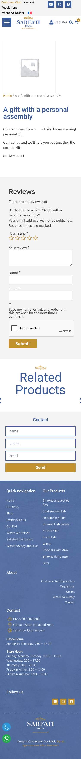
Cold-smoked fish (54, 511)
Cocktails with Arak (55, 550)
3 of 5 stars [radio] (23, 238)
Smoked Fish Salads (56, 524)
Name (14, 272)
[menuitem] (29, 13)
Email (14, 289)
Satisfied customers (19, 539)
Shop (9, 513)
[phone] (6, 728)
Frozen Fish (50, 531)
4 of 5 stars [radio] (29, 238)
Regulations (9, 7)
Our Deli (11, 526)
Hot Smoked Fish (54, 518)
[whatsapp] (6, 740)
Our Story (12, 507)
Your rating (18, 233)
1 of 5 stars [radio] (11, 238)
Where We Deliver (12, 13)
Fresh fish (49, 537)
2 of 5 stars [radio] (17, 238)
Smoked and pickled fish (56, 502)
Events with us (16, 520)
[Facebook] (68, 4)
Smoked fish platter (56, 556)
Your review (19, 247)
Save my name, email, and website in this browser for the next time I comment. (37, 313)
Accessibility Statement (45, 745)
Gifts (46, 563)
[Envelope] (51, 4)
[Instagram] (59, 4)
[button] (6, 22)
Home (7, 96)
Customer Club (11, 2)
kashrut (29, 2)
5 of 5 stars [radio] (35, 238)
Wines (47, 543)
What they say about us (22, 546)
